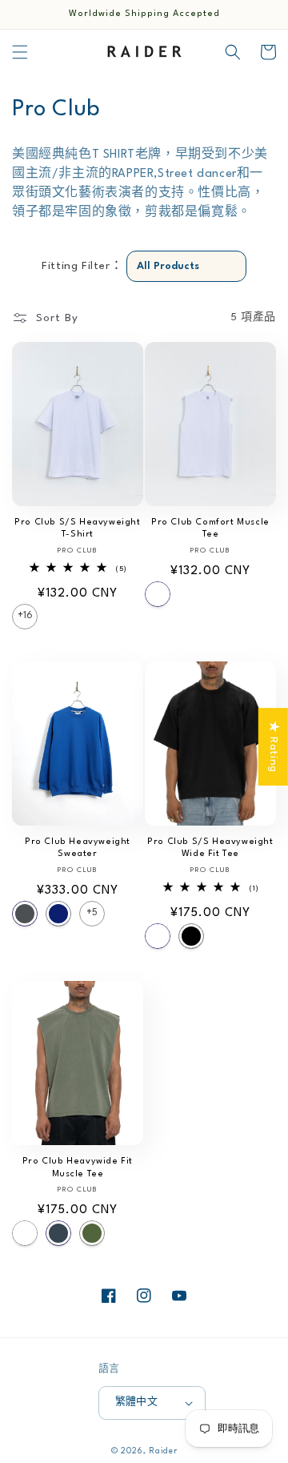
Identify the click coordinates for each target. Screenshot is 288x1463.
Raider (163, 1451)
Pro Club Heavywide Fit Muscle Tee (77, 1168)
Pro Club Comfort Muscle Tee (210, 529)
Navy (58, 913)
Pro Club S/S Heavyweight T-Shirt (77, 529)
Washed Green (92, 1233)
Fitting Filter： (82, 265)
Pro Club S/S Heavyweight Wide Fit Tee (210, 848)
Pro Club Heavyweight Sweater (77, 848)
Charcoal (25, 913)
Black (191, 936)
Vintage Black (58, 1233)
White (157, 594)
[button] (20, 52)
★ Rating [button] (273, 747)
